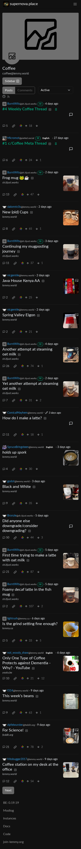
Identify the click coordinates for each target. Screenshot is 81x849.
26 (7, 366)
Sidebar (10, 81)
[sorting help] (4, 96)
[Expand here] (71, 183)
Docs (6, 826)
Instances (9, 818)
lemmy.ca (7, 628)
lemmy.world (9, 217)
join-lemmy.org (13, 842)
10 (7, 678)
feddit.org (7, 735)
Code (6, 834)
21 (7, 572)
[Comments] (71, 114)
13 (7, 194)
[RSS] (8, 96)
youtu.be (7, 672)
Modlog (8, 810)
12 (7, 781)
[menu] (75, 4)
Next (8, 790)
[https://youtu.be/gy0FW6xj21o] (71, 663)
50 (7, 537)
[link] (13, 126)
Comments (24, 90)
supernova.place (24, 4)
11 (7, 263)
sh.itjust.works (10, 182)
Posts (9, 90)
